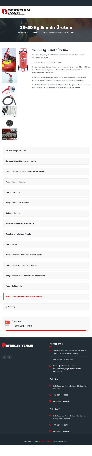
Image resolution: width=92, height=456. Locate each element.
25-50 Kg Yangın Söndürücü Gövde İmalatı (57, 32)
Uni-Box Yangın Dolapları (16, 151)
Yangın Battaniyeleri (14, 286)
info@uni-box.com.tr (61, 401)
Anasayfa (22, 32)
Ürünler (34, 32)
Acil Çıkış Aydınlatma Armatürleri (20, 224)
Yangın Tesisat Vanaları (16, 182)
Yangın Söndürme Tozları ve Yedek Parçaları (24, 255)
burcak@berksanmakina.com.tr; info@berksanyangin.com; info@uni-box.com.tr (67, 368)
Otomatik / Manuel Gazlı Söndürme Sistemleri (25, 172)
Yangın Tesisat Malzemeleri (17, 203)
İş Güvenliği (10, 307)
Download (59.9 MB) (23, 326)
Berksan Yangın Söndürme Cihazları (21, 161)
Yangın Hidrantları (13, 192)
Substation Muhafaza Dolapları (19, 234)
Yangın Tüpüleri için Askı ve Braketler (21, 265)
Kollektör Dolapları (13, 213)
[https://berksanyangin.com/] (16, 12)
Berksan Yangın (45, 442)
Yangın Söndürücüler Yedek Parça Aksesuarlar (25, 276)
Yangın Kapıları (12, 244)
